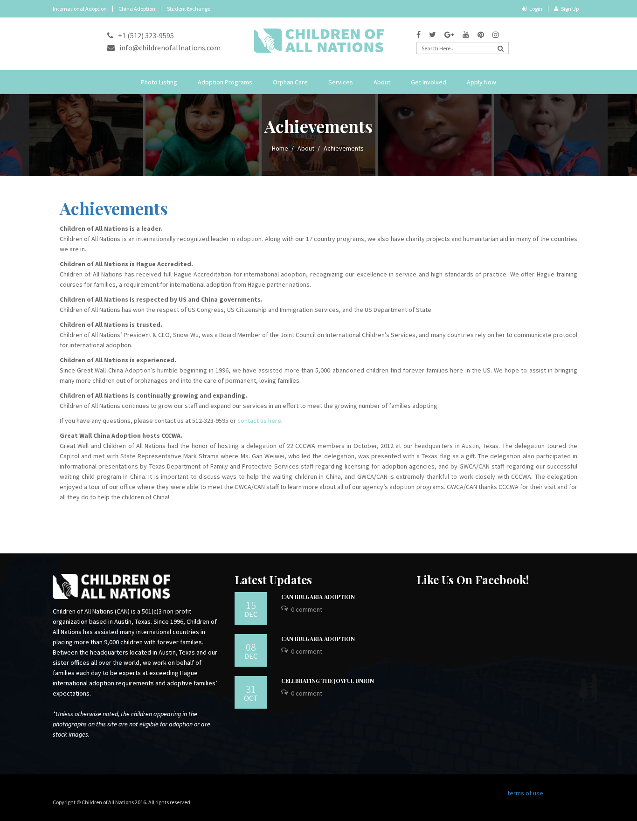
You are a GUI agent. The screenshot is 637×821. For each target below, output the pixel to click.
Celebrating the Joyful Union (327, 680)
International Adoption (80, 8)
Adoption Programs (225, 82)
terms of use (525, 793)
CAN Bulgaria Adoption (318, 596)
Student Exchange (188, 8)
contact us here (259, 420)
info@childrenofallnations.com (170, 47)
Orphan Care (290, 82)
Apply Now (481, 82)
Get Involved (428, 82)
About (382, 82)
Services (340, 82)
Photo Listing (159, 82)
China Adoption (136, 8)
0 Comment (306, 609)
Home (280, 148)
